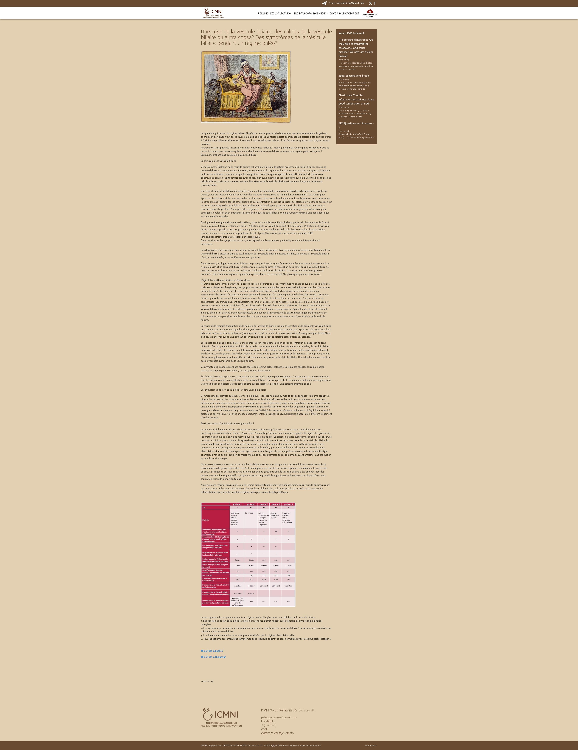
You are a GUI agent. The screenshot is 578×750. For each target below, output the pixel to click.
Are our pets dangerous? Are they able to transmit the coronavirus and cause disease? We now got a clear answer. (356, 48)
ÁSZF (264, 729)
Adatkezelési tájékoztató (277, 733)
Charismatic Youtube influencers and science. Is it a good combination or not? (356, 100)
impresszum (371, 745)
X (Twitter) (268, 725)
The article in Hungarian (213, 657)
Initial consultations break (354, 76)
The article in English (212, 651)
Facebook (267, 721)
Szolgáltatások (280, 14)
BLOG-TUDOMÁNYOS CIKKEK (310, 14)
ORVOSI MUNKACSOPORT (344, 14)
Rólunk (263, 14)
